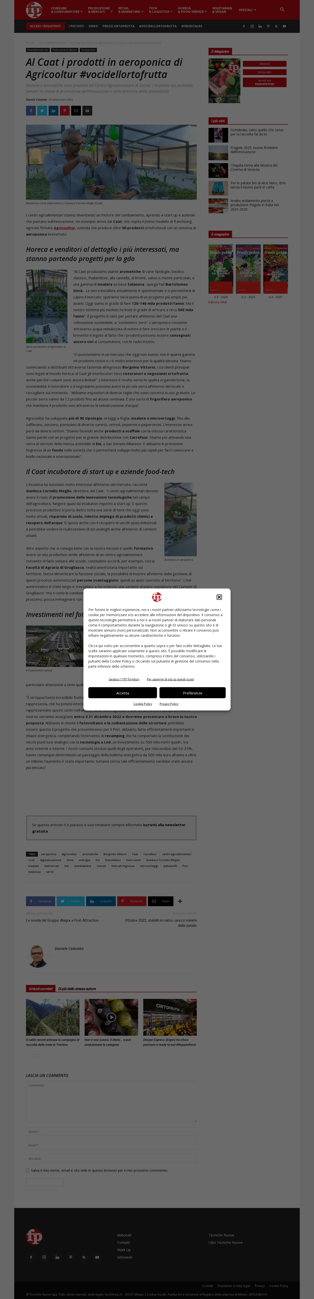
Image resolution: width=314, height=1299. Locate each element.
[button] (219, 597)
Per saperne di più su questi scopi (170, 679)
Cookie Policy (142, 704)
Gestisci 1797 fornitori (124, 679)
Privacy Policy (169, 704)
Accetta (122, 692)
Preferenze (192, 692)
